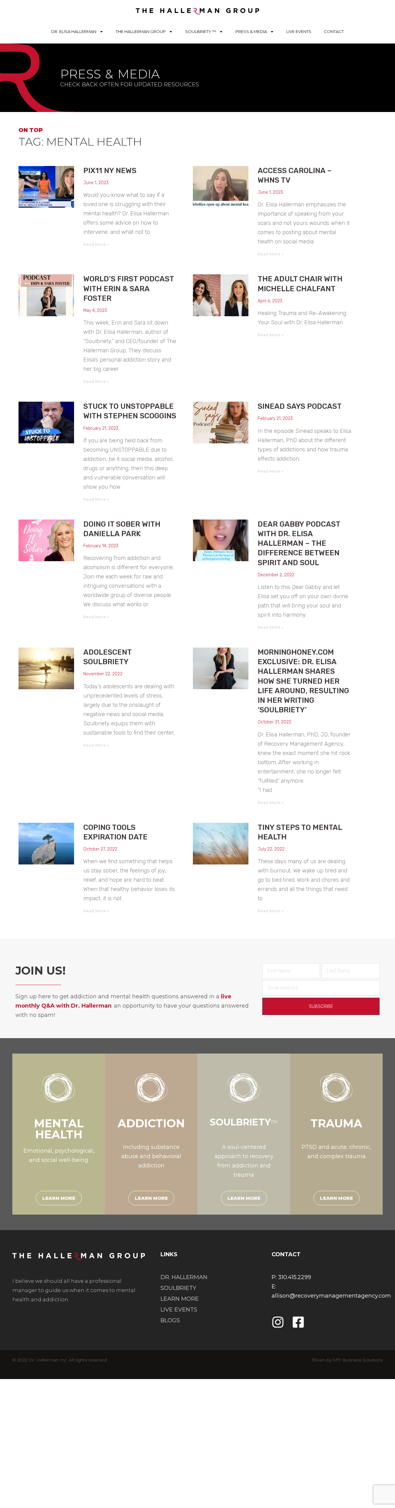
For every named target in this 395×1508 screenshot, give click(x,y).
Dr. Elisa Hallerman (73, 31)
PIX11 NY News (109, 170)
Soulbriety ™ (200, 31)
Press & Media (251, 31)
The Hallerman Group (141, 31)
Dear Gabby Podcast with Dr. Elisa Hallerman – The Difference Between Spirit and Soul (299, 543)
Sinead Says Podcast (300, 406)
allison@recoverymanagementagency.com (331, 1295)
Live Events (298, 31)
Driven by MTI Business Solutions (347, 1360)
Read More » (96, 244)
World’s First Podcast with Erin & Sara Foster (128, 288)
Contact (334, 31)
